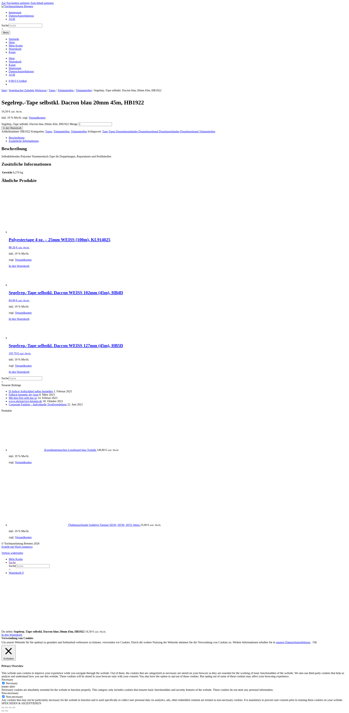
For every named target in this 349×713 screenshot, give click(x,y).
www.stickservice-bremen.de (25, 401)
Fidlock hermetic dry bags (24, 394)
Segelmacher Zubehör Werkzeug (28, 90)
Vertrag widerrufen (12, 552)
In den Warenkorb (12, 128)
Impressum (15, 12)
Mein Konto (16, 45)
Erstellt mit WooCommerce (17, 546)
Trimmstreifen (66, 90)
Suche (5, 25)
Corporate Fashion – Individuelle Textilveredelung (38, 404)
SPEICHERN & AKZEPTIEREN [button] (21, 703)
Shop (12, 42)
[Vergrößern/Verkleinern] (2, 707)
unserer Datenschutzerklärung (293, 642)
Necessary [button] (7, 679)
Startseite (14, 39)
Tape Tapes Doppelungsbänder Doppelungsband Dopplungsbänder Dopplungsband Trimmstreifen (158, 131)
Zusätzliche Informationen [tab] (24, 140)
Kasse (12, 52)
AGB (12, 19)
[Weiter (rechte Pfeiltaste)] (6, 710)
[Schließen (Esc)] (13, 707)
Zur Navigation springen (15, 3)
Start (4, 90)
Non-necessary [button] (10, 693)
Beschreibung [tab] (17, 137)
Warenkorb (15, 48)
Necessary (12, 683)
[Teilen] (10, 707)
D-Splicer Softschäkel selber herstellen (31, 391)
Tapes (52, 90)
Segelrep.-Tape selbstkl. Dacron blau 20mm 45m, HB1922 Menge (39, 124)
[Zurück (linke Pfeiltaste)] (2, 710)
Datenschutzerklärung (21, 15)
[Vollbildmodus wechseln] (6, 707)
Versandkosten (37, 117)
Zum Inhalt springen (42, 3)
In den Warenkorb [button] (19, 266)
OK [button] (315, 642)
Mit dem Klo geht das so (23, 397)
